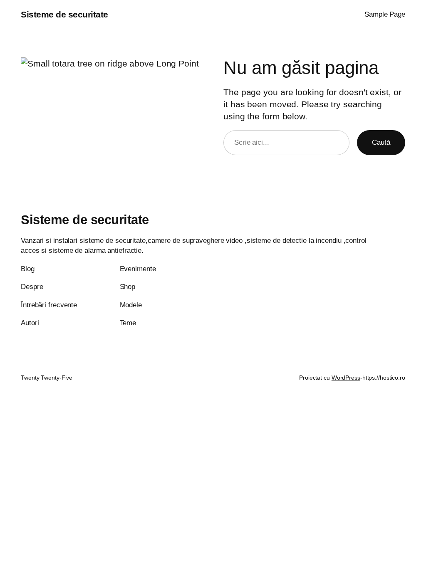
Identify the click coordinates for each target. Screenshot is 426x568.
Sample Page (384, 14)
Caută (381, 142)
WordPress (346, 377)
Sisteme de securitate (64, 14)
